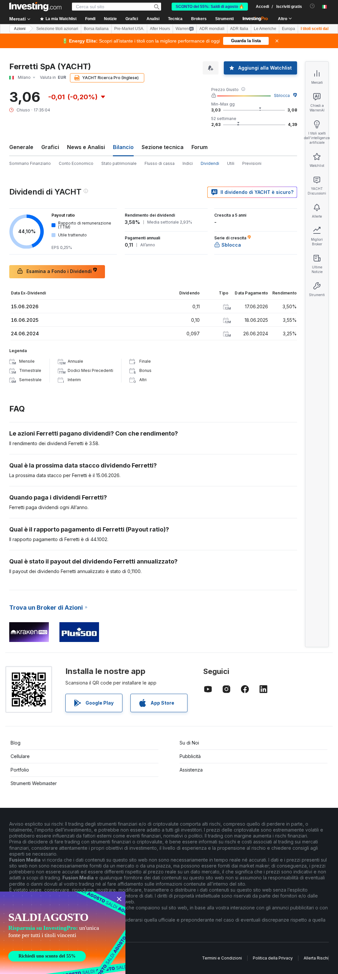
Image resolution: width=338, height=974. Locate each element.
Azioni (19, 28)
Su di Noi (189, 743)
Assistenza (191, 770)
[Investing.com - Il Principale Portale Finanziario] (35, 6)
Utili (230, 163)
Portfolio (20, 770)
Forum (199, 147)
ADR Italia (239, 28)
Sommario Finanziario (30, 163)
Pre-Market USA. (129, 28)
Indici (188, 163)
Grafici (50, 147)
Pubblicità (190, 756)
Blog (15, 743)
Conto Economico (76, 163)
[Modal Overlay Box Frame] (62, 933)
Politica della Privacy (273, 958)
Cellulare (20, 756)
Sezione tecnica (163, 147)
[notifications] (312, 6)
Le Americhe (265, 28)
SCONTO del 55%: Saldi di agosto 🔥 (210, 6)
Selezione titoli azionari (57, 28)
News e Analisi (86, 147)
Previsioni (251, 163)
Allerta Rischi (316, 958)
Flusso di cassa (160, 163)
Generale (21, 147)
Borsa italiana (96, 28)
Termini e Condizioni (222, 958)
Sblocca (282, 95)
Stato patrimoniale (119, 163)
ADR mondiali (211, 28)
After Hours (160, 28)
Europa (288, 28)
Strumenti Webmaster (34, 783)
